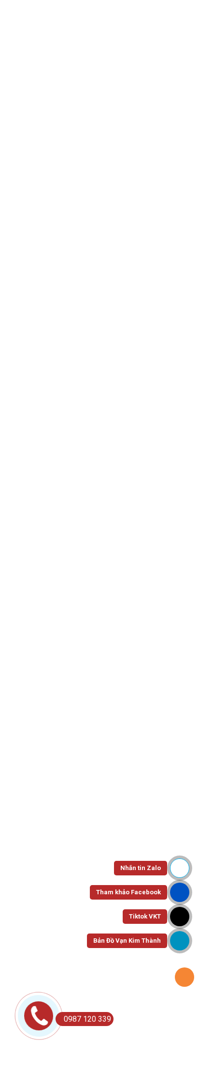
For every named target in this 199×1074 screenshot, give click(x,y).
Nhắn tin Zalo (140, 868)
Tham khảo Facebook (128, 892)
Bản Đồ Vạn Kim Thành (127, 940)
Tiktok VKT (145, 916)
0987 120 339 (87, 1019)
